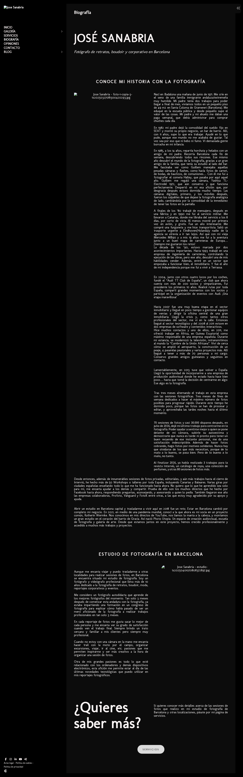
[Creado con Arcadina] (28, 771)
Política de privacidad (13, 766)
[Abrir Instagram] (11, 759)
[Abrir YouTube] (20, 759)
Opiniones (11, 43)
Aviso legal (9, 763)
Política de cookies (24, 763)
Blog (8, 52)
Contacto (12, 48)
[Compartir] (25, 759)
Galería (9, 31)
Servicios (11, 35)
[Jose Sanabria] (14, 7)
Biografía (11, 39)
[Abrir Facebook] (6, 759)
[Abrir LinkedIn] (15, 759)
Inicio (8, 27)
